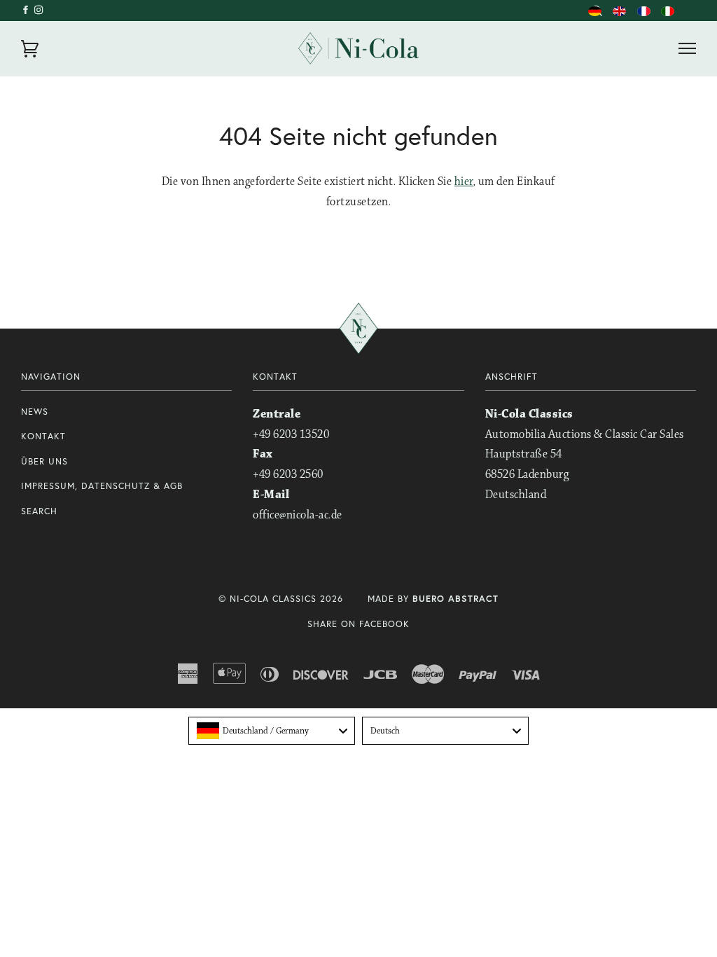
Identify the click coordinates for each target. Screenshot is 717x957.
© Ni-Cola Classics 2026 (280, 599)
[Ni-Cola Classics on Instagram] (39, 10)
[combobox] (271, 731)
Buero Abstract (455, 599)
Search (39, 511)
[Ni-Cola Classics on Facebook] (27, 10)
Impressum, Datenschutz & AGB (102, 486)
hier (463, 181)
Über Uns (44, 461)
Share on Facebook (358, 624)
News (34, 412)
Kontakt (43, 436)
